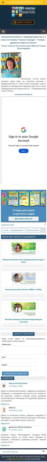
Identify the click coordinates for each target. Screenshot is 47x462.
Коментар (6, 344)
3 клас (5, 230)
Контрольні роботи (32, 230)
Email (5, 365)
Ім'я (4, 357)
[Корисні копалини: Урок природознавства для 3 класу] (24, 249)
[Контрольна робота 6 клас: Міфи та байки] (24, 279)
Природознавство (16, 230)
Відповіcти (5, 404)
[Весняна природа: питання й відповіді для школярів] (24, 309)
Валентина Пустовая (18, 383)
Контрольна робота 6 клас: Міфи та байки (23, 289)
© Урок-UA (10, 452)
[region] (23, 199)
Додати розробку (24, 22)
